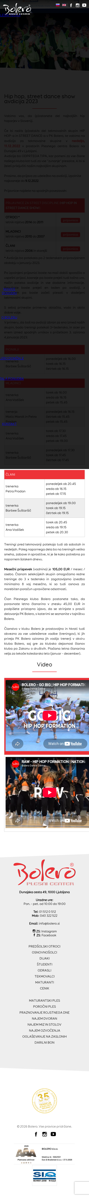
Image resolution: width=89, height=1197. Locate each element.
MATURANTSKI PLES (44, 1000)
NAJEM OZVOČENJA (44, 1030)
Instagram (49, 931)
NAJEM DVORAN (44, 1018)
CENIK (44, 988)
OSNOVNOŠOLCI (44, 952)
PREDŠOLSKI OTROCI (44, 946)
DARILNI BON (44, 1042)
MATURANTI (44, 982)
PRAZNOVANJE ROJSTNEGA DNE (44, 1012)
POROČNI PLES (44, 1006)
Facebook (49, 935)
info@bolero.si (49, 923)
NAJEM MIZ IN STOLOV (44, 1024)
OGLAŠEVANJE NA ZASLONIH (44, 1036)
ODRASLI (44, 970)
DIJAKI (45, 958)
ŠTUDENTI (44, 964)
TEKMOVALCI (45, 976)
